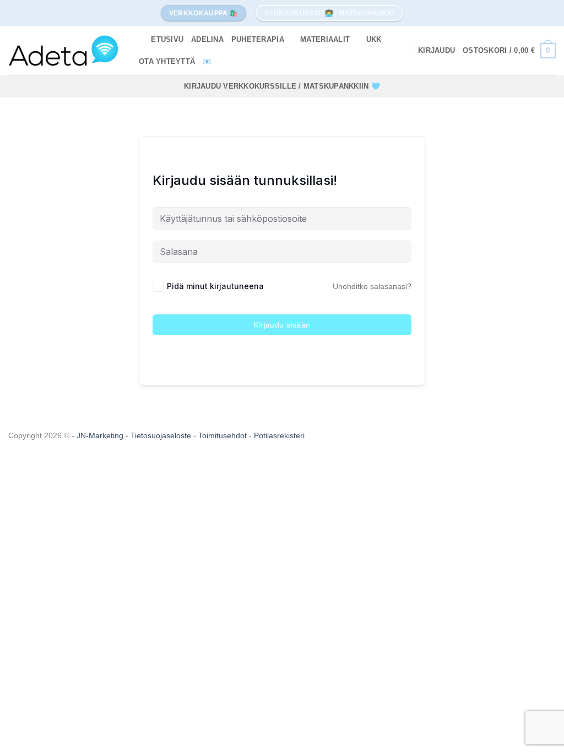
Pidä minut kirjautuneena (215, 286)
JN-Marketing (101, 435)
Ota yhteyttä (167, 61)
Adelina (207, 39)
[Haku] (139, 39)
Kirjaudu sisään (281, 324)
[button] (436, 51)
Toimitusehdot (223, 435)
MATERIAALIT (325, 39)
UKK (374, 39)
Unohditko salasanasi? (372, 286)
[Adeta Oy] (63, 50)
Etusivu (167, 39)
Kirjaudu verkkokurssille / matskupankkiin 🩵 (282, 86)
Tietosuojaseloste (162, 435)
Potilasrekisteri (279, 435)
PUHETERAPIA (257, 39)
